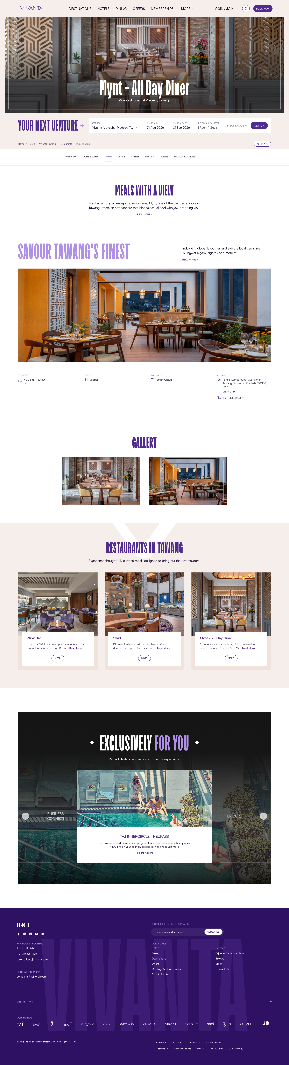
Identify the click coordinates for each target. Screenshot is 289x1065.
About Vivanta (160, 974)
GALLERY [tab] (149, 156)
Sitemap (220, 948)
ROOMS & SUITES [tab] (90, 156)
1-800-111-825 (25, 948)
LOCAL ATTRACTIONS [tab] (184, 156)
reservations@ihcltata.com (32, 959)
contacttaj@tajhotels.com (32, 976)
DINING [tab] (108, 156)
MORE (57, 658)
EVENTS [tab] (164, 156)
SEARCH (259, 125)
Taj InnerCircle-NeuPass (230, 953)
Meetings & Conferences (166, 969)
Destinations (159, 958)
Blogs (219, 963)
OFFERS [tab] (121, 156)
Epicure (220, 958)
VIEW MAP (229, 391)
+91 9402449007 (233, 398)
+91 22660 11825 (27, 953)
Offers (155, 963)
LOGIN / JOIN (223, 8)
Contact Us (222, 969)
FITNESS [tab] (135, 156)
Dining (155, 953)
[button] (237, 125)
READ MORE (143, 214)
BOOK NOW (263, 8)
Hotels (155, 948)
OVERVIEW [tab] (70, 156)
